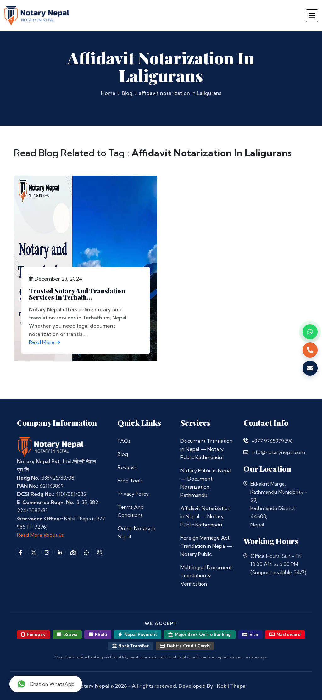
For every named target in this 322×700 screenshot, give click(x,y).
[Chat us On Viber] (99, 552)
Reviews (127, 467)
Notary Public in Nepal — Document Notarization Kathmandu (205, 482)
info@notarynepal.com (278, 452)
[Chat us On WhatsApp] (86, 552)
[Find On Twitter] (33, 552)
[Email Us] (245, 452)
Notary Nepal (93, 686)
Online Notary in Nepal (136, 532)
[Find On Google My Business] (73, 552)
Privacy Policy (133, 494)
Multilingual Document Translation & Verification (206, 575)
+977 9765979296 (272, 441)
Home (108, 93)
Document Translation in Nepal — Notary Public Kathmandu (206, 449)
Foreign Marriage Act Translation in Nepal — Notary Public (206, 546)
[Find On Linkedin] (60, 552)
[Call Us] (245, 441)
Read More (42, 342)
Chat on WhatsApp (52, 684)
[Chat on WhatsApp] (310, 331)
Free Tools (130, 480)
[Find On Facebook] (20, 552)
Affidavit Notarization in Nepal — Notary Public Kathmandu (205, 516)
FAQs (124, 441)
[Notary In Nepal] (50, 446)
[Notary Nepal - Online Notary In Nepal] (37, 15)
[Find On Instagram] (47, 552)
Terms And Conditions (131, 511)
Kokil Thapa (231, 686)
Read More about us (40, 535)
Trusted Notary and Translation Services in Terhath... (77, 293)
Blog (127, 93)
